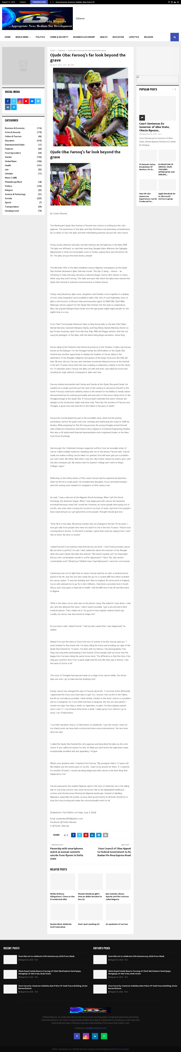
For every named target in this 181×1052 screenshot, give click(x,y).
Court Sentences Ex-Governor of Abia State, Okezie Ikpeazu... (154, 127)
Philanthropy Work (13, 182)
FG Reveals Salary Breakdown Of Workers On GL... (147, 167)
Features (9, 149)
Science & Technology (15, 194)
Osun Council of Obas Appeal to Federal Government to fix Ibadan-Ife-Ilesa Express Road (114, 852)
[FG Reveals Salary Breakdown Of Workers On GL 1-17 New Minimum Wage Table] (148, 155)
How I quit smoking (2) (88, 924)
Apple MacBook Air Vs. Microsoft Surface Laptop (166, 196)
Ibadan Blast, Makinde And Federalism (61, 925)
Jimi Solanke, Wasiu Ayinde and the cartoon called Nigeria (117, 896)
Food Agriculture (13, 153)
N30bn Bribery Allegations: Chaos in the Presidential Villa (62, 896)
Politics (40, 37)
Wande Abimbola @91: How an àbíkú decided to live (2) (90, 896)
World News (22, 37)
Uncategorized (12, 211)
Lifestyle (134, 37)
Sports (8, 202)
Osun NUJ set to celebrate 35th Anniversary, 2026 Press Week (46, 956)
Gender (8, 157)
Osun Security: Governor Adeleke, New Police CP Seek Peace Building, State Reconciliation (52, 987)
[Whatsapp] (104, 1036)
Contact (23, 2)
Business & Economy (84, 37)
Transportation (12, 207)
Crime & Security (59, 37)
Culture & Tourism (13, 136)
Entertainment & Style (14, 145)
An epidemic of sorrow (117, 924)
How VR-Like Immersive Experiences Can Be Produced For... (148, 197)
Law (6, 169)
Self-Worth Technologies (119, 1049)
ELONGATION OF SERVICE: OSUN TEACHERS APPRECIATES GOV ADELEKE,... (166, 169)
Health (103, 37)
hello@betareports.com (95, 1028)
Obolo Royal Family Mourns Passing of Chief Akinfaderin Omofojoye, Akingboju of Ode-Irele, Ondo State (49, 972)
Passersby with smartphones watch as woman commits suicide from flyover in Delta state (66, 854)
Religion (148, 37)
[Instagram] (86, 1036)
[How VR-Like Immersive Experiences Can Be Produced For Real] (148, 185)
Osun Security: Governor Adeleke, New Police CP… (75, 2)
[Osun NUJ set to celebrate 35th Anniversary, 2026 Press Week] (10, 959)
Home (7, 37)
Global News (11, 161)
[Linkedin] (95, 1036)
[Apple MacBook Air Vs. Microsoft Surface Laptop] (167, 185)
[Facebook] (77, 1036)
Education (118, 37)
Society (8, 198)
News (7, 178)
